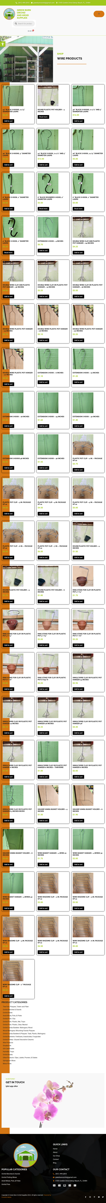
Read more (43, 117)
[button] (2, 44)
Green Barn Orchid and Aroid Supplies (24, 14)
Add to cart (8, 121)
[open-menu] (98, 14)
